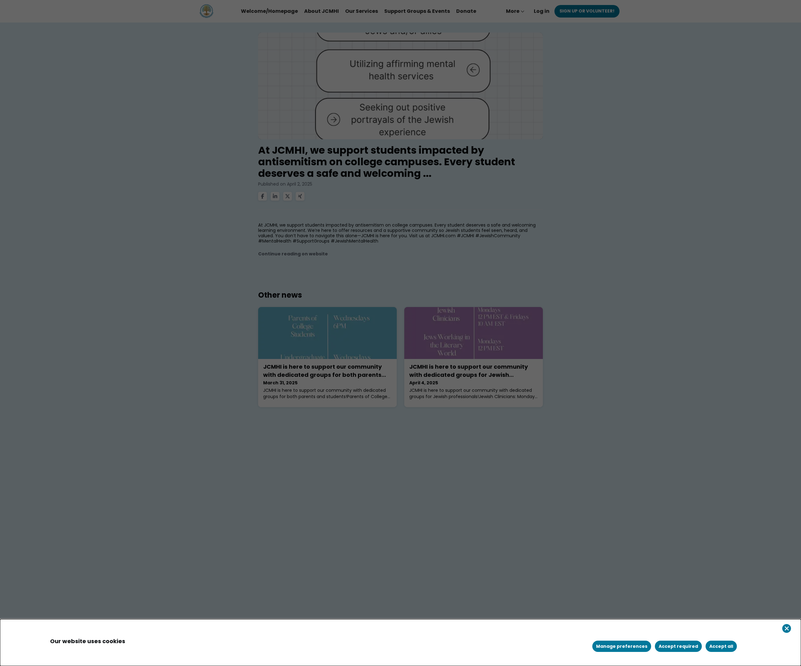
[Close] (786, 628)
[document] (400, 642)
